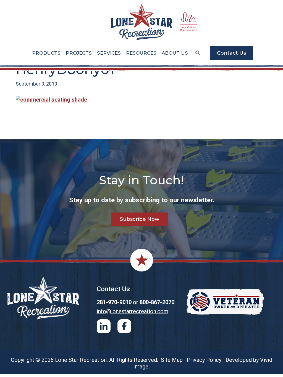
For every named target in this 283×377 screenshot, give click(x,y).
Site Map (172, 360)
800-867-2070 (157, 302)
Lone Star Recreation (141, 22)
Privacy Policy (204, 360)
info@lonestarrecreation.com (132, 311)
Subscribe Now (139, 219)
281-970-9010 (114, 302)
